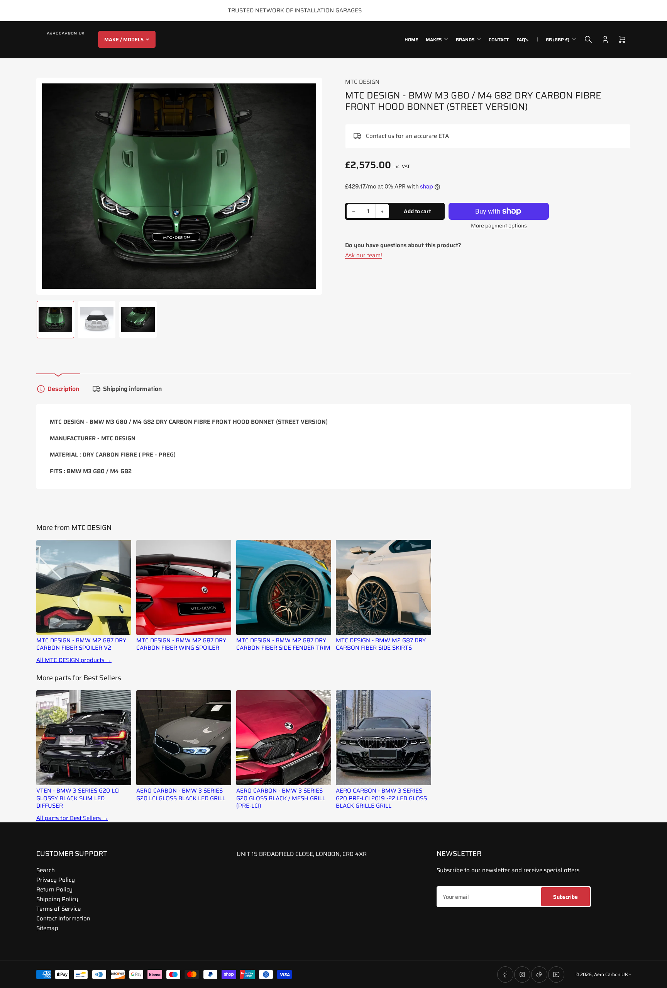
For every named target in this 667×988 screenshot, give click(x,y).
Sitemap (47, 928)
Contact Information (63, 918)
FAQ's (522, 39)
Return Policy (54, 889)
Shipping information (132, 389)
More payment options (499, 226)
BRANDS (465, 39)
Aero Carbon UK (611, 974)
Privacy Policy (55, 879)
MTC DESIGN (362, 82)
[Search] (588, 39)
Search (45, 870)
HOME (411, 39)
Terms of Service (58, 908)
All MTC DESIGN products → (74, 660)
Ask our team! (363, 255)
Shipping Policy (57, 899)
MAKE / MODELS (124, 40)
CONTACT (499, 39)
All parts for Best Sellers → (72, 818)
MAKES (434, 39)
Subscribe (565, 897)
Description (63, 389)
